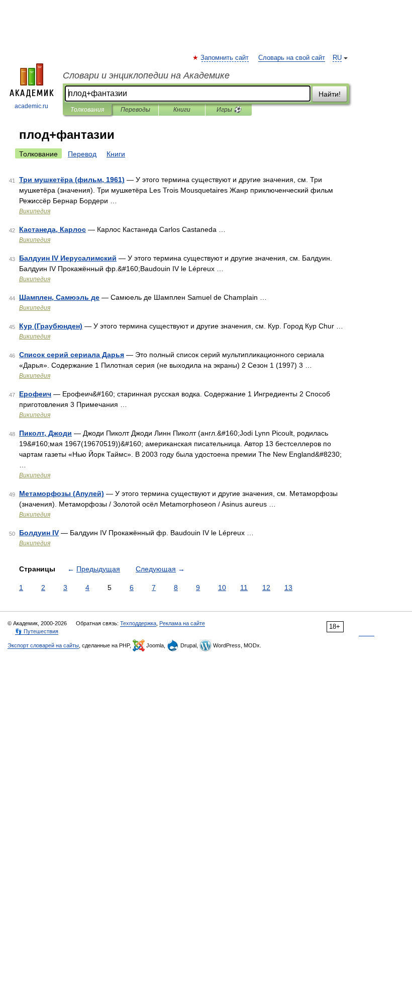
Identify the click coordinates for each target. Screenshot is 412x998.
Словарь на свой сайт (291, 57)
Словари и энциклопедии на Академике (146, 75)
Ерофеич (35, 394)
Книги (181, 109)
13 (288, 588)
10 (222, 588)
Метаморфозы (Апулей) (61, 493)
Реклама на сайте (182, 623)
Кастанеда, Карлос (52, 229)
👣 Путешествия (36, 631)
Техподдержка (138, 623)
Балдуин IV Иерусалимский (68, 258)
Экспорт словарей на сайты (43, 645)
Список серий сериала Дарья (71, 355)
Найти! (330, 94)
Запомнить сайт (225, 57)
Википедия (34, 211)
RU (337, 57)
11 (244, 588)
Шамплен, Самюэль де (59, 297)
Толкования (87, 109)
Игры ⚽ (229, 109)
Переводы (135, 109)
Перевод (82, 154)
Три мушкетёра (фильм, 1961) (72, 180)
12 (266, 588)
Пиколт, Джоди (45, 433)
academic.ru (31, 106)
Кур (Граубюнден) (50, 326)
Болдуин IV (39, 533)
